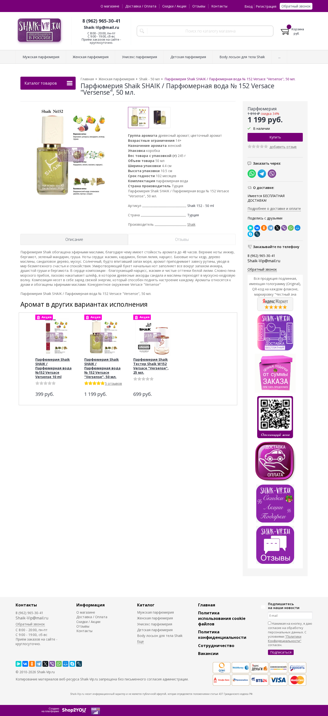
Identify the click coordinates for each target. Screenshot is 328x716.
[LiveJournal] (257, 234)
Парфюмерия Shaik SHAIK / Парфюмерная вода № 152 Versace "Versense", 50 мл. (102, 368)
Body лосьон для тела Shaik (159, 635)
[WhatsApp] (291, 228)
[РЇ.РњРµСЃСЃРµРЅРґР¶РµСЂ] (250, 228)
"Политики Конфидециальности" (284, 638)
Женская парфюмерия (155, 618)
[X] (277, 228)
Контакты (219, 6)
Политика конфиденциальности (222, 634)
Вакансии (208, 653)
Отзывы (198, 6)
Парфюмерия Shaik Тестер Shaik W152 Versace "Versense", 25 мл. (151, 366)
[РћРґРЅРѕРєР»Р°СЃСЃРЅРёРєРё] (264, 228)
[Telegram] (270, 228)
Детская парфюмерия (155, 630)
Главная (206, 605)
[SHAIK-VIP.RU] (40, 31)
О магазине (110, 6)
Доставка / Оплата (140, 6)
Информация (90, 605)
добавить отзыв (283, 147)
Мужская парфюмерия (155, 612)
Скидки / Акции (174, 6)
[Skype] (250, 234)
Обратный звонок (296, 6)
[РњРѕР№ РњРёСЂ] (297, 228)
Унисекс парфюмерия (154, 624)
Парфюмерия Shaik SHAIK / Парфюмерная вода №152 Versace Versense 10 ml (53, 368)
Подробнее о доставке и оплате (274, 208)
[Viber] (284, 228)
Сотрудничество (216, 645)
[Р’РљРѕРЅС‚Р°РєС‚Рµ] (257, 228)
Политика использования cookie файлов (221, 618)
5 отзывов (113, 383)
